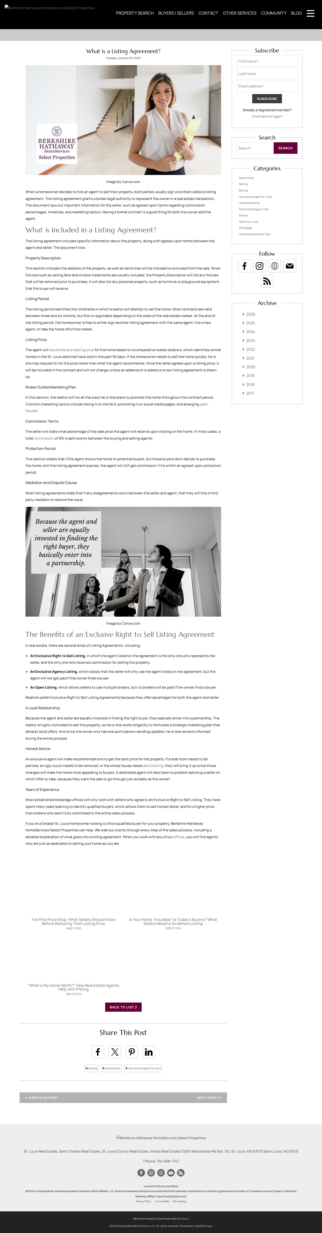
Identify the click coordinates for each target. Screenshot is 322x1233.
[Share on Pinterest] (131, 1052)
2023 (250, 340)
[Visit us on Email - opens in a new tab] (289, 266)
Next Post (207, 1097)
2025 (250, 322)
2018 (250, 384)
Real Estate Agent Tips (253, 209)
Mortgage (245, 228)
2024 (250, 331)
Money (243, 215)
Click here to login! (267, 116)
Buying (243, 190)
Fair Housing (179, 1201)
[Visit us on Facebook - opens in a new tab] (244, 266)
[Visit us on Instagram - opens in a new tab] (259, 266)
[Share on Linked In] (148, 1052)
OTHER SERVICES (239, 13)
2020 (250, 366)
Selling (92, 1068)
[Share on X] (114, 1052)
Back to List (122, 1007)
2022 (250, 349)
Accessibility (162, 1201)
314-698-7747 (168, 1161)
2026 (250, 314)
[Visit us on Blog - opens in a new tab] (267, 281)
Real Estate (112, 1068)
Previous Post (43, 1097)
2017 (250, 393)
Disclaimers (186, 1226)
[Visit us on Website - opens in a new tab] (274, 266)
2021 (250, 358)
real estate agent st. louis (144, 1068)
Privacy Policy (143, 1201)
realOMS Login (204, 1226)
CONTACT (208, 13)
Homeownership (249, 203)
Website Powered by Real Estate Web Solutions (161, 1218)
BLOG (296, 13)
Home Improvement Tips (254, 234)
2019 (250, 375)
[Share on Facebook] (97, 1052)
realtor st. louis (248, 222)
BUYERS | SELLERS (176, 13)
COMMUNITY (273, 13)
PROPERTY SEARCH (135, 13)
